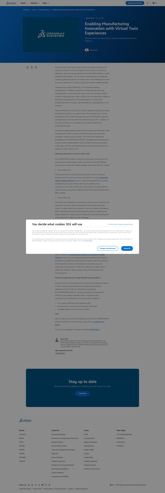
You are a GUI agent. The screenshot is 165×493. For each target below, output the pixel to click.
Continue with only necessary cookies (120, 224)
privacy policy (87, 241)
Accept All (127, 248)
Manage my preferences (108, 248)
